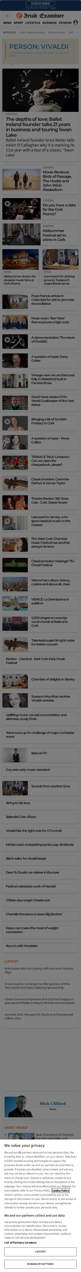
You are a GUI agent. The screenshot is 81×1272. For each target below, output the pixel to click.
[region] (40, 1205)
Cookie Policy (60, 1190)
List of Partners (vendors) (20, 1243)
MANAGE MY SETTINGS (40, 1264)
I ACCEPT (40, 1252)
